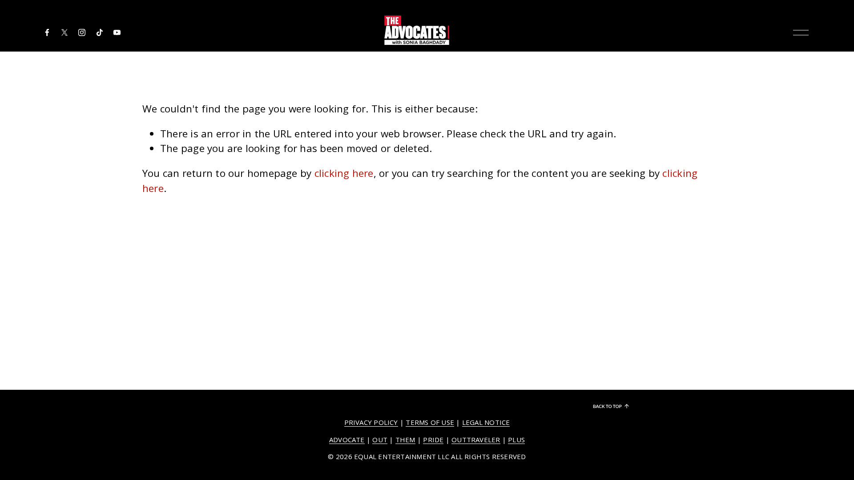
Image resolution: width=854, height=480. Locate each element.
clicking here (344, 173)
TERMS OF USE (430, 422)
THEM (405, 439)
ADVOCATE (347, 439)
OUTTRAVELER (475, 439)
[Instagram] (81, 32)
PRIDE (433, 439)
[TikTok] (99, 32)
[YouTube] (117, 32)
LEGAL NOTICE (486, 422)
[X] (64, 32)
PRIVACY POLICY (371, 422)
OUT (379, 439)
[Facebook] (47, 32)
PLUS (516, 439)
